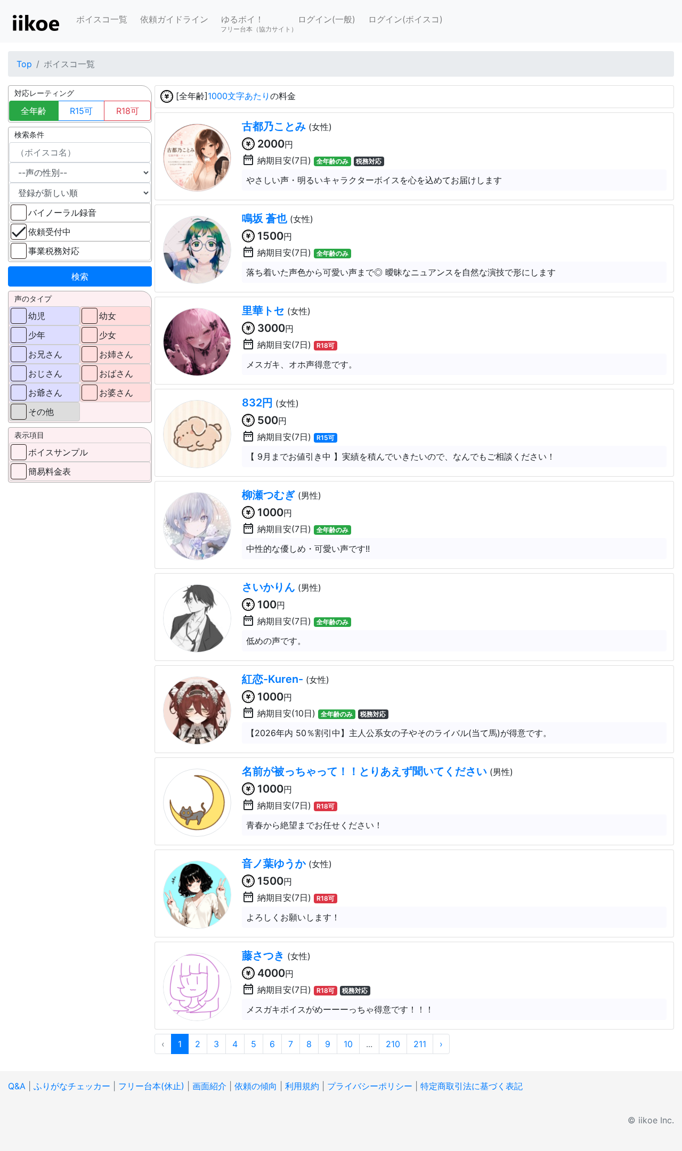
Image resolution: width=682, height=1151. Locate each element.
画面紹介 (209, 1086)
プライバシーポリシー (369, 1086)
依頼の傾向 (255, 1086)
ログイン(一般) (326, 19)
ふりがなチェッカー (72, 1086)
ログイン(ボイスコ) (405, 19)
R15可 (81, 110)
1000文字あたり (239, 96)
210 (393, 1044)
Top (24, 64)
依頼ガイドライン (174, 19)
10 (348, 1044)
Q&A (17, 1086)
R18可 (127, 110)
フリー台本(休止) (151, 1086)
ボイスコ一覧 (101, 19)
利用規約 (302, 1086)
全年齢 (33, 110)
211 (419, 1044)
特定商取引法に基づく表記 (471, 1086)
